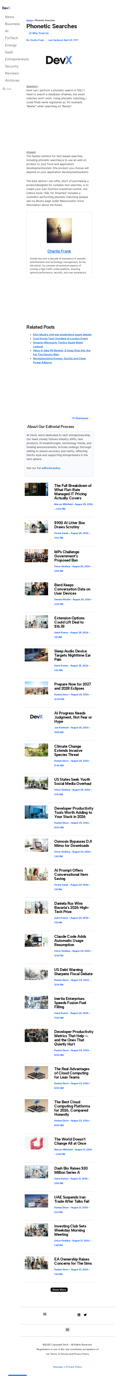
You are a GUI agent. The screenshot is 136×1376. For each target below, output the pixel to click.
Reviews (10, 73)
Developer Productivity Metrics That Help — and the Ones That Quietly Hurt (73, 1037)
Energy (10, 45)
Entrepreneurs (10, 59)
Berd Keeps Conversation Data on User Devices (72, 589)
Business (10, 24)
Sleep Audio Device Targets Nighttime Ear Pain (72, 655)
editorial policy (51, 468)
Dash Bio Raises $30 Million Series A (71, 1170)
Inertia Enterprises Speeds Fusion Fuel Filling (70, 1002)
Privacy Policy (74, 1367)
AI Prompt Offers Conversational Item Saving (71, 874)
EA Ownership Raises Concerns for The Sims (73, 1261)
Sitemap (58, 1367)
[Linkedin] (78, 1314)
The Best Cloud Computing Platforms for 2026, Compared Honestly (72, 1108)
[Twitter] (85, 1314)
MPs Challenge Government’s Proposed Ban (66, 556)
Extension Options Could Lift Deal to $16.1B (69, 622)
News (9, 17)
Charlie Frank (59, 251)
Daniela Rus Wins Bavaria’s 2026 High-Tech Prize (71, 907)
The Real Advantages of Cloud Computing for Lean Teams (71, 1073)
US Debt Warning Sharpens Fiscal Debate (73, 971)
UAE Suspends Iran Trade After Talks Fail (71, 1199)
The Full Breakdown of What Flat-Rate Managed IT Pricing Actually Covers (72, 491)
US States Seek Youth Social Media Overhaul (72, 781)
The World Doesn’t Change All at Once (70, 1141)
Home (29, 20)
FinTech (10, 38)
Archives (10, 80)
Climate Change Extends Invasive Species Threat (68, 750)
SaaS (9, 52)
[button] (59, 1290)
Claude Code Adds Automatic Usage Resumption (70, 940)
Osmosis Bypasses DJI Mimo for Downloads (73, 843)
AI (6, 31)
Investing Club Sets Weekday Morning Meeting (70, 1230)
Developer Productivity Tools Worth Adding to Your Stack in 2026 (73, 812)
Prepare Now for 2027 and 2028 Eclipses (72, 686)
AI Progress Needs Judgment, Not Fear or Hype (73, 717)
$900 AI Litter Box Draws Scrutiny (69, 524)
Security (10, 66)
